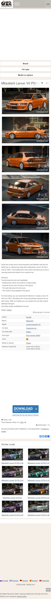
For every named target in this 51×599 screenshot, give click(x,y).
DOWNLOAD (23, 409)
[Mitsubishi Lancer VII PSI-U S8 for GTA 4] (38, 506)
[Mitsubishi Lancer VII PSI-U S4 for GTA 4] (12, 471)
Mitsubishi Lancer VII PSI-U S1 (38, 463)
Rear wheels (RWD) (33, 335)
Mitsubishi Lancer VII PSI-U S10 (12, 497)
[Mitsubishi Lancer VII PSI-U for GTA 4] (25, 101)
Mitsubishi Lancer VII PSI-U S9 (12, 463)
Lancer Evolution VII (33, 324)
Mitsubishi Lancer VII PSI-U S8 (38, 515)
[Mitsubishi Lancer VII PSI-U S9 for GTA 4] (12, 454)
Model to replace (25, 75)
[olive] (27, 339)
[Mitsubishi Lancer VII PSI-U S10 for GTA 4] (12, 489)
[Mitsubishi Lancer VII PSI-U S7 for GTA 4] (38, 489)
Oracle (28, 343)
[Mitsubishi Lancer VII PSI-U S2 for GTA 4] (38, 471)
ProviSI (28, 317)
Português (45, 580)
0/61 (22, 422)
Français (15, 580)
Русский (5, 580)
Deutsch (25, 580)
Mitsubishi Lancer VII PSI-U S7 (38, 497)
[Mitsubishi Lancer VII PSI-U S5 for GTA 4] (12, 506)
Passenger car (31, 328)
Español (35, 580)
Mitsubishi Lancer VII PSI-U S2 (38, 480)
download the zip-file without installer (25, 415)
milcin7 (9, 310)
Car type (25, 69)
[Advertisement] (25, 34)
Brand (25, 63)
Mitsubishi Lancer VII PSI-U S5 (12, 515)
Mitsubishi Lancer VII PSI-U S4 (12, 480)
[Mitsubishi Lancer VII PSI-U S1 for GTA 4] (38, 454)
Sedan (28, 331)
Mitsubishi (29, 320)
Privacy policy (22, 596)
